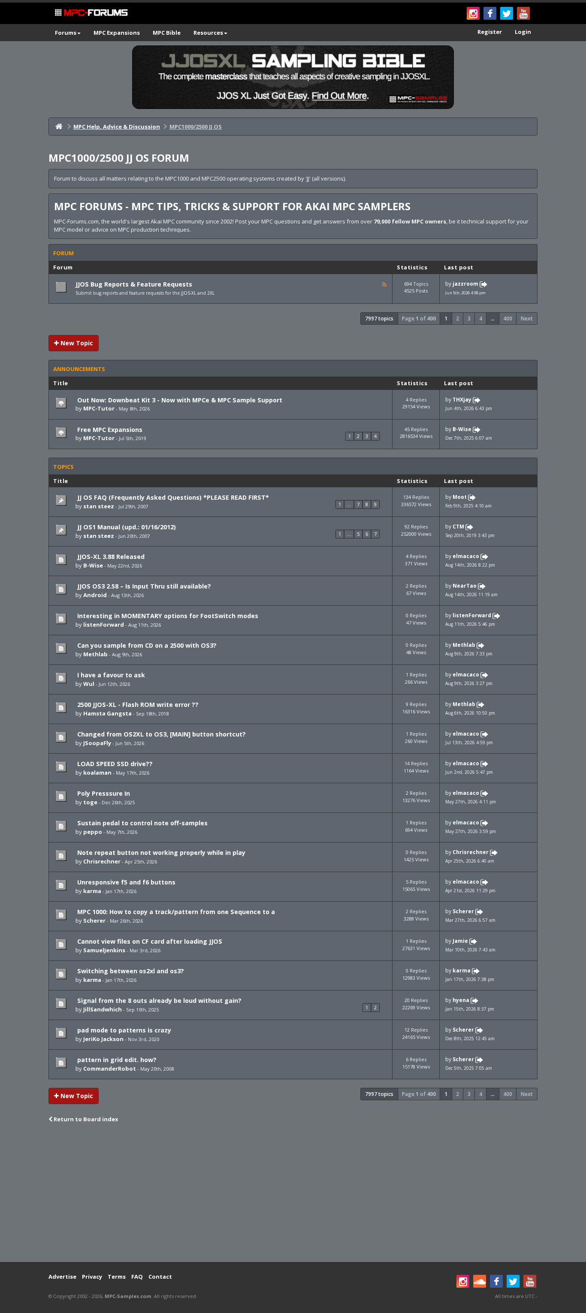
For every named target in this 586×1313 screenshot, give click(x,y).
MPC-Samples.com (128, 1296)
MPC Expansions (117, 32)
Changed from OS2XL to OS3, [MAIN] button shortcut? (161, 734)
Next (527, 318)
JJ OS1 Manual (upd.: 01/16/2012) (126, 527)
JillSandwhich (102, 1009)
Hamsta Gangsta (107, 713)
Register (489, 32)
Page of (419, 318)
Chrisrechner (102, 861)
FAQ (137, 1276)
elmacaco (466, 556)
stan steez (98, 506)
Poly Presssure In (103, 793)
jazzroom (465, 283)
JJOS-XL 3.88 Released (110, 556)
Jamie (460, 941)
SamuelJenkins (104, 950)
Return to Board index (85, 1119)
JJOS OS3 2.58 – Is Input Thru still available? (143, 586)
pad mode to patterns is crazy (123, 1030)
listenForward (103, 624)
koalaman (97, 772)
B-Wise (462, 429)
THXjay (462, 399)
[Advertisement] (293, 1193)
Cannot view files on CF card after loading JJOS (149, 941)
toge (90, 802)
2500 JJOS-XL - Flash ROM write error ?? (137, 704)
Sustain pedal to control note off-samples (142, 823)
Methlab (95, 654)
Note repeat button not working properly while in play (160, 852)
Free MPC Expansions (109, 430)
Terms (117, 1276)
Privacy (92, 1276)
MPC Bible (167, 32)
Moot (460, 497)
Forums (65, 32)
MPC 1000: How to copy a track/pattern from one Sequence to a (175, 912)
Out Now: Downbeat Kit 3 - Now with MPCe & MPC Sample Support (179, 400)
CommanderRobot (109, 1068)
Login (523, 32)
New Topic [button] (76, 343)
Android (95, 595)
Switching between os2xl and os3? (130, 971)
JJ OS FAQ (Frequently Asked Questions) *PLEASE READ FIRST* (172, 497)
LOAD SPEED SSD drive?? (114, 764)
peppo (92, 832)
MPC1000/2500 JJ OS (195, 126)
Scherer (94, 920)
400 (507, 318)
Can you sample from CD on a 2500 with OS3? (146, 645)
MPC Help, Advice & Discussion (116, 126)
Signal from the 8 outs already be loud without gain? (159, 1000)
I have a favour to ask (110, 675)
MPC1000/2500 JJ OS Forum (118, 158)
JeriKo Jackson (103, 1039)
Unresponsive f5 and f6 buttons (125, 882)
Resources (208, 32)
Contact (160, 1276)
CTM (458, 527)
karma (92, 891)
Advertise (62, 1276)
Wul (88, 684)
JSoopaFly (97, 743)
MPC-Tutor (99, 408)
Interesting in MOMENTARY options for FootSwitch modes (167, 616)
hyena (461, 1000)
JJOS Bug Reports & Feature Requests (134, 284)
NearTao (465, 586)
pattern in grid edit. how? (116, 1060)
